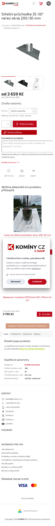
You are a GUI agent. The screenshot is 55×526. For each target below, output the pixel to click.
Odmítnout (36, 269)
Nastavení (15, 281)
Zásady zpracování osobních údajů (22, 274)
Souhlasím (37, 281)
